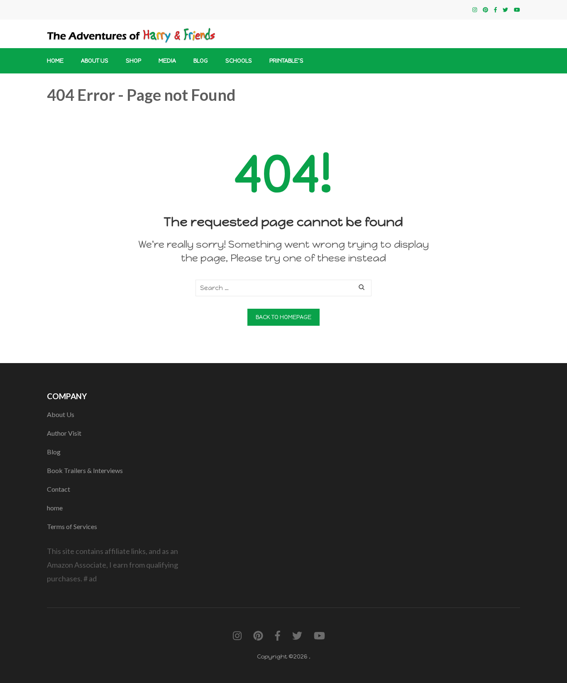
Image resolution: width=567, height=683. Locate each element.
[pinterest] (485, 10)
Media (167, 60)
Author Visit (64, 433)
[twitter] (505, 10)
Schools (238, 60)
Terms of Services (72, 526)
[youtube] (517, 10)
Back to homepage (283, 317)
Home (55, 60)
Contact (58, 489)
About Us (94, 60)
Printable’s (286, 60)
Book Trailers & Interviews (85, 470)
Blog (200, 60)
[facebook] (495, 10)
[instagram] (474, 10)
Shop (133, 60)
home (55, 508)
